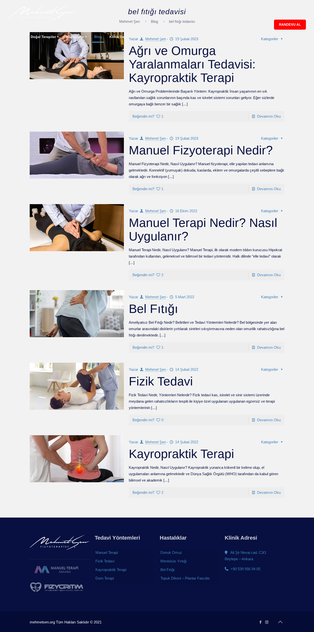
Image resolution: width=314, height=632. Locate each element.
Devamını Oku (269, 116)
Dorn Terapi (104, 578)
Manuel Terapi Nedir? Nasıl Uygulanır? (203, 229)
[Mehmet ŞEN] (42, 12)
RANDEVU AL (290, 24)
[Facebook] (260, 622)
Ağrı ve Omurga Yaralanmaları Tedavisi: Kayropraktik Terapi (192, 64)
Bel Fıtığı (153, 309)
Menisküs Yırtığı (173, 561)
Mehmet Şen (155, 138)
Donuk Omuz (171, 552)
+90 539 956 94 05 (245, 569)
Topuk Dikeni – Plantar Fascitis (185, 578)
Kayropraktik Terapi (181, 454)
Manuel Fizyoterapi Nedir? (201, 150)
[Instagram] (266, 622)
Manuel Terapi (106, 552)
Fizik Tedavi (161, 381)
